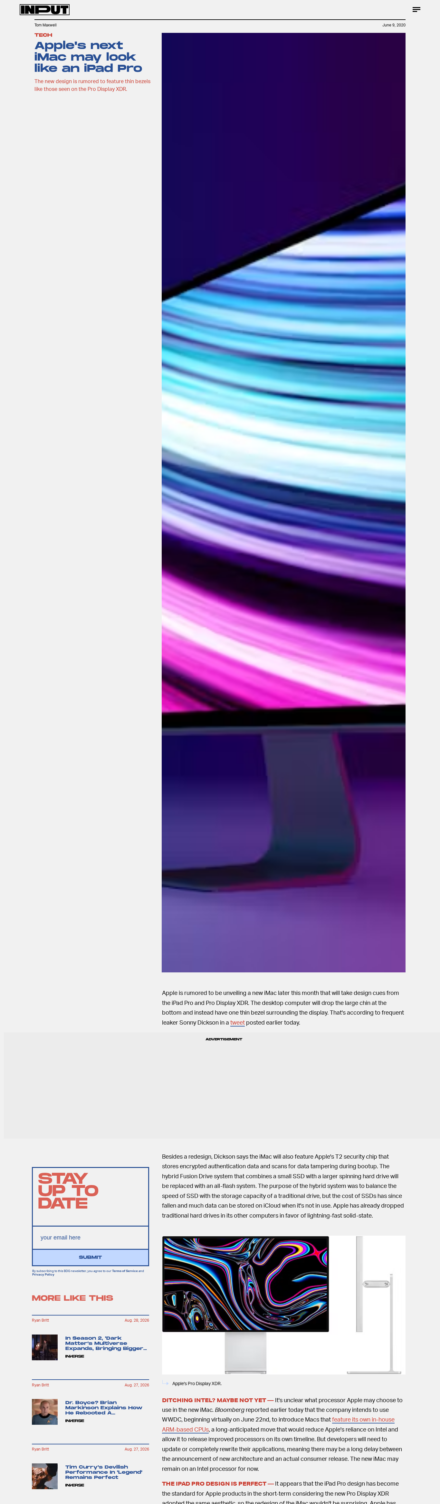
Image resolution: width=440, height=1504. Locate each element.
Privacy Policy (43, 1274)
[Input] (45, 9)
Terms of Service (125, 1271)
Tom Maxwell (45, 25)
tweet (237, 1022)
